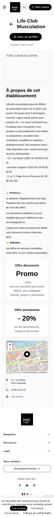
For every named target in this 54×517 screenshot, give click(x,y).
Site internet (17, 396)
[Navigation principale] (5, 7)
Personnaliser (11, 513)
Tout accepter (18, 508)
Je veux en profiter (25, 36)
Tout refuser (37, 508)
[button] (27, 354)
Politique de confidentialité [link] (37, 513)
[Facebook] (19, 485)
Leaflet (18, 372)
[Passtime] (15, 7)
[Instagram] (34, 485)
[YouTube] (27, 485)
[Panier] (24, 7)
